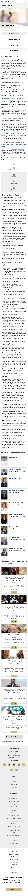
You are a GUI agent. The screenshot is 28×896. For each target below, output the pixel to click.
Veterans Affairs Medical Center (14, 838)
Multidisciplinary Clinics (14, 801)
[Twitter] (9, 766)
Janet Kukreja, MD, (16, 741)
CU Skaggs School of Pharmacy (14, 818)
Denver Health (14, 840)
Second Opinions (14, 798)
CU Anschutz (14, 812)
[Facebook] (4, 766)
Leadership (14, 784)
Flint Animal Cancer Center (14, 826)
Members (14, 779)
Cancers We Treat (10, 30)
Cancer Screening (14, 804)
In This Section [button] (13, 33)
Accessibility (14, 864)
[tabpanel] (14, 320)
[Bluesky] (16, 771)
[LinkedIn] (23, 766)
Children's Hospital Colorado (14, 835)
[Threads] (11, 771)
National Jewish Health (14, 843)
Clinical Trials (14, 806)
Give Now (14, 789)
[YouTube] (14, 766)
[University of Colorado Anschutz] (5, 2)
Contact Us (14, 851)
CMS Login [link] (14, 889)
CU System (14, 857)
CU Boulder (14, 823)
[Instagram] (19, 766)
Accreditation (14, 867)
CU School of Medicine (14, 815)
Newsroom (14, 787)
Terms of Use (14, 862)
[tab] (14, 168)
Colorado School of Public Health (14, 821)
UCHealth (14, 832)
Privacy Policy (14, 859)
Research (14, 781)
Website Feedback (14, 854)
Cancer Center (6, 6)
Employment (14, 870)
